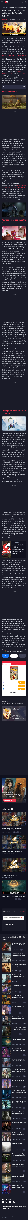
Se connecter (21, 911)
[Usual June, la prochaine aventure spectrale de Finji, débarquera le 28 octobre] (6, 1094)
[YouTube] (10, 1202)
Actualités (8, 7)
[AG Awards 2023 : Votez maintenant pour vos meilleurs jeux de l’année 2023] (14, 864)
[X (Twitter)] (6, 1202)
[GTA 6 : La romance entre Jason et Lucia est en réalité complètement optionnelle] (6, 1073)
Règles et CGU (5, 1217)
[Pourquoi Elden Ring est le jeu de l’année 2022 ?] (14, 887)
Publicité (9, 1211)
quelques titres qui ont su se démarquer (14, 55)
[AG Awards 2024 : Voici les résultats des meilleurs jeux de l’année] (14, 842)
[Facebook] (3, 1202)
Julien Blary (4, 19)
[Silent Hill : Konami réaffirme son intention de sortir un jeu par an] (6, 1147)
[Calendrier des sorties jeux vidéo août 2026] (14, 790)
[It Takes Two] (7, 713)
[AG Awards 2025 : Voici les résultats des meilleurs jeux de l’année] (14, 819)
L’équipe (15, 1211)
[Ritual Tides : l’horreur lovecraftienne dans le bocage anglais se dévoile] (6, 1115)
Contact (3, 1211)
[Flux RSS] (14, 1202)
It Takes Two (17, 709)
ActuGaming (6, 2)
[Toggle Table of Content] (23, 87)
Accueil (4, 7)
